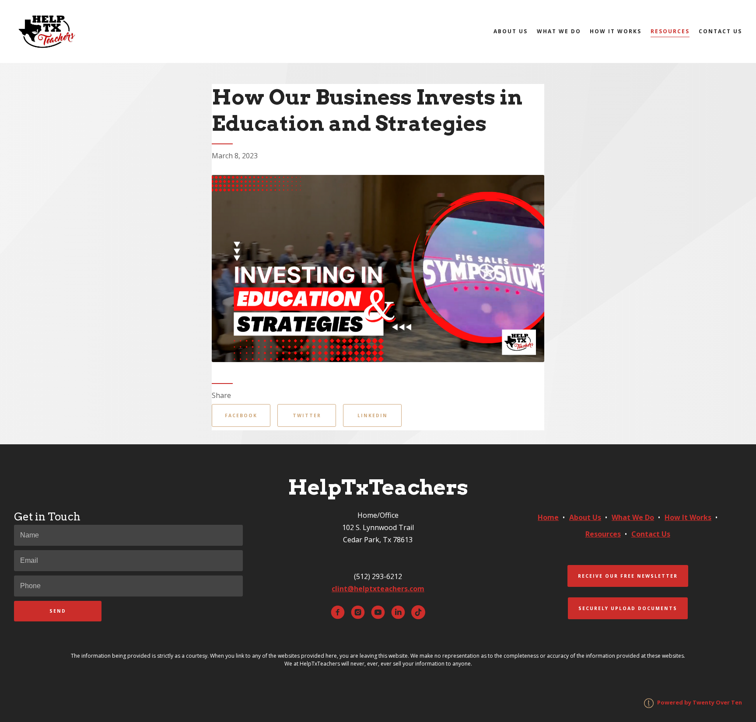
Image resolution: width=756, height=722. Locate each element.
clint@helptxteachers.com (378, 588)
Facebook (241, 415)
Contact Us (720, 31)
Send (57, 611)
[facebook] (338, 612)
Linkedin (372, 415)
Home (548, 517)
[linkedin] (398, 612)
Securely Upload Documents (627, 608)
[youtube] (378, 612)
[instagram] (358, 612)
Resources (670, 31)
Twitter (307, 415)
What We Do (559, 31)
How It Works (615, 31)
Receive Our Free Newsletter (628, 576)
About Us (511, 31)
